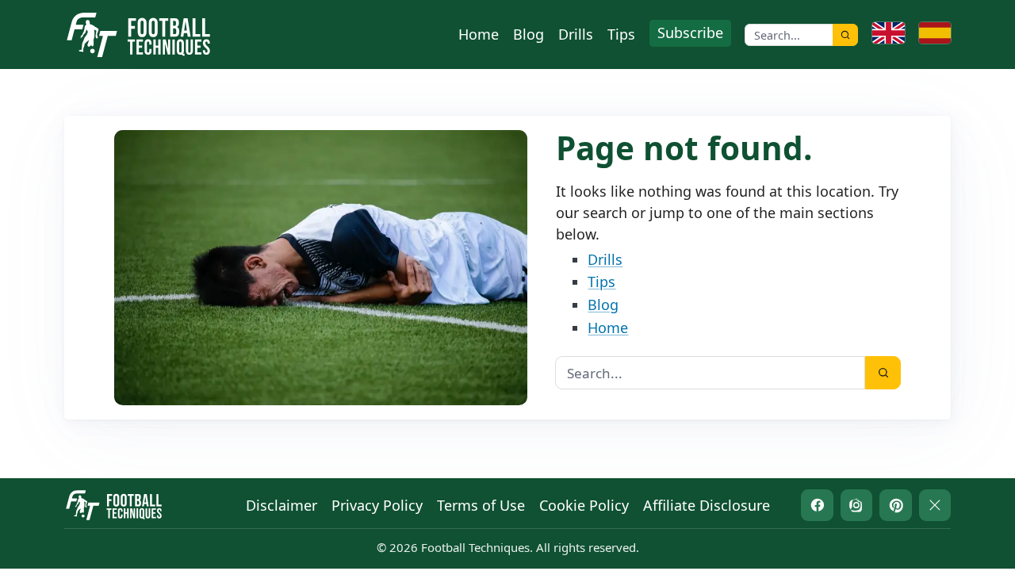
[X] (935, 505)
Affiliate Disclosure (706, 505)
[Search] (845, 35)
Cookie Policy (584, 505)
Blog (528, 34)
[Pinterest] (895, 505)
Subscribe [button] (690, 32)
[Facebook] (817, 505)
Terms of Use (481, 505)
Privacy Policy (377, 505)
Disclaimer (281, 505)
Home (478, 34)
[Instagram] (857, 505)
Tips (621, 34)
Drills (575, 34)
